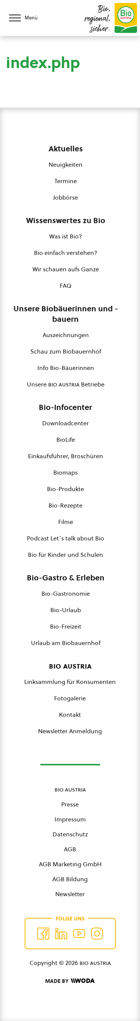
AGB (70, 849)
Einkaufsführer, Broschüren (65, 456)
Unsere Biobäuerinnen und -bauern (65, 313)
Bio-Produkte (65, 489)
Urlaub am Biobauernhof (65, 643)
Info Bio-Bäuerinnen (65, 368)
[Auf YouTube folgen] (79, 934)
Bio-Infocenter (65, 407)
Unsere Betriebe (66, 384)
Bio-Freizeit (65, 626)
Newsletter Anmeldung (70, 731)
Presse (70, 804)
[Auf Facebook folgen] (43, 934)
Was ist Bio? (65, 236)
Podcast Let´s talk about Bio (65, 538)
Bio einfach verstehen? (65, 253)
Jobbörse (65, 197)
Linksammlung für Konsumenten (70, 682)
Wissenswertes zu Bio (65, 220)
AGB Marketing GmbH (70, 864)
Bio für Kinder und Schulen (65, 554)
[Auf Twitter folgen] (61, 934)
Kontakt (70, 714)
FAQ (65, 285)
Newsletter (70, 894)
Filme (65, 522)
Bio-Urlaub (65, 610)
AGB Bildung (70, 879)
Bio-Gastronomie (65, 593)
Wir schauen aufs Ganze (65, 269)
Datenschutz (70, 834)
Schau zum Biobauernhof (65, 351)
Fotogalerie (70, 698)
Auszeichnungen (66, 335)
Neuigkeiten (66, 164)
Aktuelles (66, 149)
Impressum (70, 819)
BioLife (65, 439)
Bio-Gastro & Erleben (66, 578)
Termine (66, 181)
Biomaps (65, 472)
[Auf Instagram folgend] (97, 934)
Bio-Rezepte (66, 505)
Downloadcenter (65, 423)
